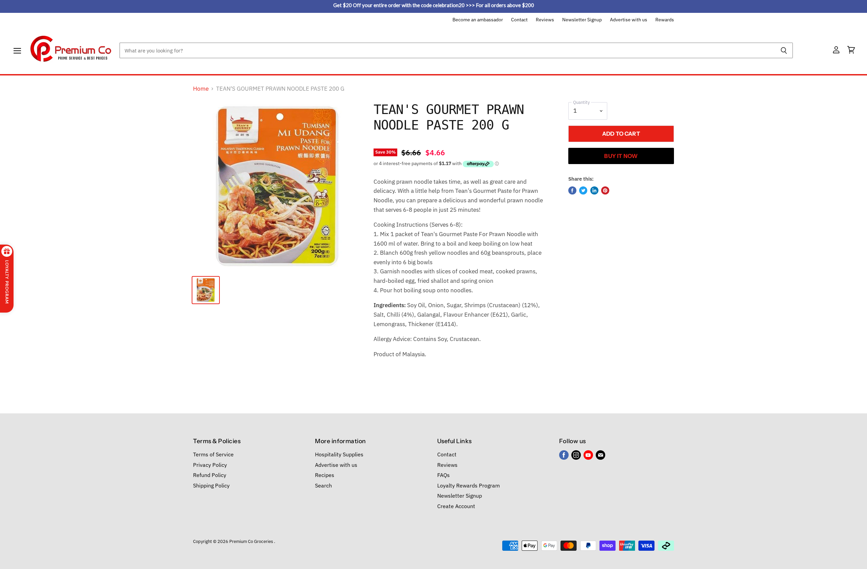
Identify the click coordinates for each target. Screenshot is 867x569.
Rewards (664, 20)
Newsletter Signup (582, 20)
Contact (519, 20)
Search (323, 485)
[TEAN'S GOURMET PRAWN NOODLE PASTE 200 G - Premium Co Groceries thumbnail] (205, 290)
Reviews (545, 20)
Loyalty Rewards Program (468, 485)
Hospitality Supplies (339, 454)
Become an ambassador (477, 20)
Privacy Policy (210, 464)
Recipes (324, 475)
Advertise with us (628, 20)
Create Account (456, 506)
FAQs (443, 475)
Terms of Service (213, 454)
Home (201, 89)
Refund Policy (209, 475)
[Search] (784, 50)
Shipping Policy (211, 485)
